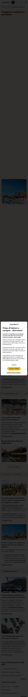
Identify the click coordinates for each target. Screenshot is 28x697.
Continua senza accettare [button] (14, 372)
